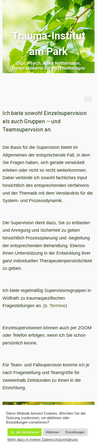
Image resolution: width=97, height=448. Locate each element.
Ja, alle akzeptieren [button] (24, 432)
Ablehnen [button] (52, 432)
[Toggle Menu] (88, 99)
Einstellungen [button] (75, 432)
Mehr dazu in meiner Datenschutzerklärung (42, 440)
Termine (57, 305)
